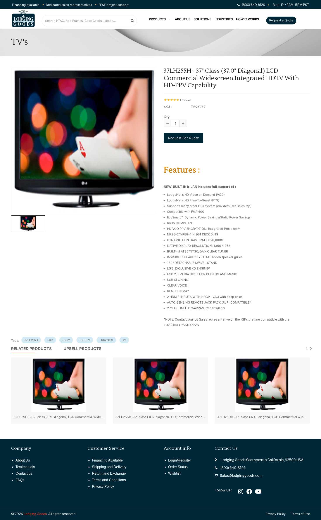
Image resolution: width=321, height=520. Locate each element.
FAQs (20, 480)
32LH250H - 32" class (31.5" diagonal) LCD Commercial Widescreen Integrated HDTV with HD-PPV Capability (92, 417)
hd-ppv (84, 340)
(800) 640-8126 (233, 468)
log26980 (106, 340)
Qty (167, 117)
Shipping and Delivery (109, 467)
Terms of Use (300, 514)
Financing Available (107, 460)
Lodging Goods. (36, 514)
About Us (182, 19)
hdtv (66, 340)
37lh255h (31, 340)
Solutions (202, 19)
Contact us (24, 473)
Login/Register (179, 460)
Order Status (178, 467)
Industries (224, 19)
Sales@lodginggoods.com (241, 476)
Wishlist (174, 473)
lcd (50, 340)
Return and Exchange (109, 473)
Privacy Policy (103, 486)
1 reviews (185, 100)
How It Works (247, 19)
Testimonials (25, 467)
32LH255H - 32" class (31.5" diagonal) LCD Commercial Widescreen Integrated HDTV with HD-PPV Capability (194, 417)
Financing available (25, 5)
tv (124, 340)
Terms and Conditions (109, 480)
